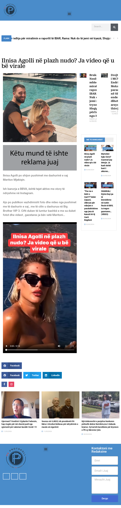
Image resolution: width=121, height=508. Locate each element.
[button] (69, 13)
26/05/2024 (106, 218)
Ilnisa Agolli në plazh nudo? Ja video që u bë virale (90, 160)
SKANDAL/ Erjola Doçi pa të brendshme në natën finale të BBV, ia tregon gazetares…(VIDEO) (107, 202)
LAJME (90, 186)
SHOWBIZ (91, 148)
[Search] (114, 27)
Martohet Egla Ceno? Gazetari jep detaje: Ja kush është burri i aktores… (106, 162)
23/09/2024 (90, 224)
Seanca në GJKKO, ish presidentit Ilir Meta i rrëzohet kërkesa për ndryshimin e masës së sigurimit (19, 424)
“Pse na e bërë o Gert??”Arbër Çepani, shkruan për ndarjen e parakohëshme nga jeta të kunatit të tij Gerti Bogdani (91, 205)
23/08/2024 (106, 175)
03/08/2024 (90, 170)
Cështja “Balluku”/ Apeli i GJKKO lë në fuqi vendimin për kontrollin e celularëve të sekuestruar (100, 424)
